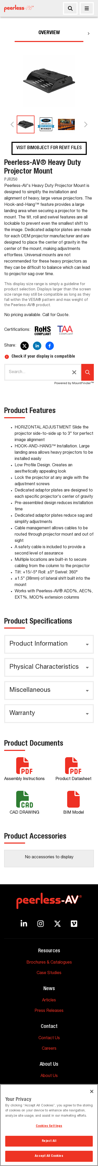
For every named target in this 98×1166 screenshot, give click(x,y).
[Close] (87, 8)
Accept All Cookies (49, 1156)
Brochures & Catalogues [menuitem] (49, 963)
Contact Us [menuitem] (49, 1038)
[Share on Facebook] (49, 346)
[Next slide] (85, 124)
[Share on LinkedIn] (37, 346)
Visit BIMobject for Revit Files (49, 148)
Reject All (49, 1141)
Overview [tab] (49, 33)
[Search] (70, 8)
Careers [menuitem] (49, 1049)
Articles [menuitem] (49, 1000)
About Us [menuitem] (49, 1076)
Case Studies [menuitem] (49, 973)
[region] (49, 1125)
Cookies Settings (49, 1126)
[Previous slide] (12, 124)
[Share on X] (24, 346)
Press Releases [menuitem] (49, 1011)
